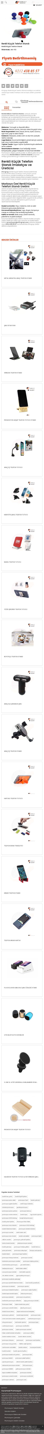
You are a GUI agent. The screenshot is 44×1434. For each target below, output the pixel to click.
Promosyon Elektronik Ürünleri (15, 1414)
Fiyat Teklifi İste (16, 65)
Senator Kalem (10, 1411)
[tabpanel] (22, 19)
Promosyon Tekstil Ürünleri (14, 1408)
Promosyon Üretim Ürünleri (14, 1421)
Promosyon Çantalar (12, 1418)
